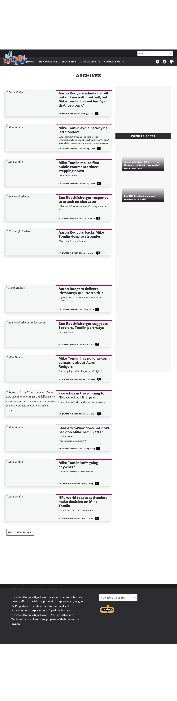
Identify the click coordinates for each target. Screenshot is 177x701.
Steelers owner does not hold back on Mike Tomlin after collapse (83, 432)
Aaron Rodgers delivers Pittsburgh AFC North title (81, 291)
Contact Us (112, 61)
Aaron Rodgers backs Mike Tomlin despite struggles (81, 234)
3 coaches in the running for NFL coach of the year (82, 395)
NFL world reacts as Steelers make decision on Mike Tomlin (82, 502)
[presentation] (31, 103)
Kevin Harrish (69, 114)
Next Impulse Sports (113, 598)
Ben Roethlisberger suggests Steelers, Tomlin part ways (83, 326)
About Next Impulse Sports (81, 61)
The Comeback (47, 61)
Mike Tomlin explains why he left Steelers (83, 130)
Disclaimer (57, 586)
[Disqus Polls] (144, 241)
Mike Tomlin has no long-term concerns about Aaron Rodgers (84, 362)
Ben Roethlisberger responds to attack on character (83, 200)
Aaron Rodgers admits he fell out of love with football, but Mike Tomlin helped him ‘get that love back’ (83, 99)
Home (30, 61)
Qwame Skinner (70, 148)
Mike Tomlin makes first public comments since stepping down (79, 167)
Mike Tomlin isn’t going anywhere (78, 465)
